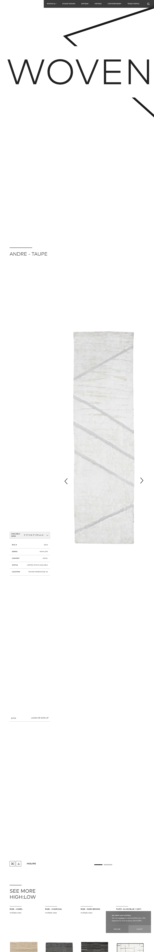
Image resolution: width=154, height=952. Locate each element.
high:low (44, 551)
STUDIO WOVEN (68, 4)
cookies (121, 918)
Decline (117, 929)
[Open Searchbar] (148, 4)
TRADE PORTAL (133, 4)
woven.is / (51, 4)
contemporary (114, 4)
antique (85, 4)
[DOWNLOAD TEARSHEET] (18, 863)
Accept (140, 929)
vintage (98, 4)
